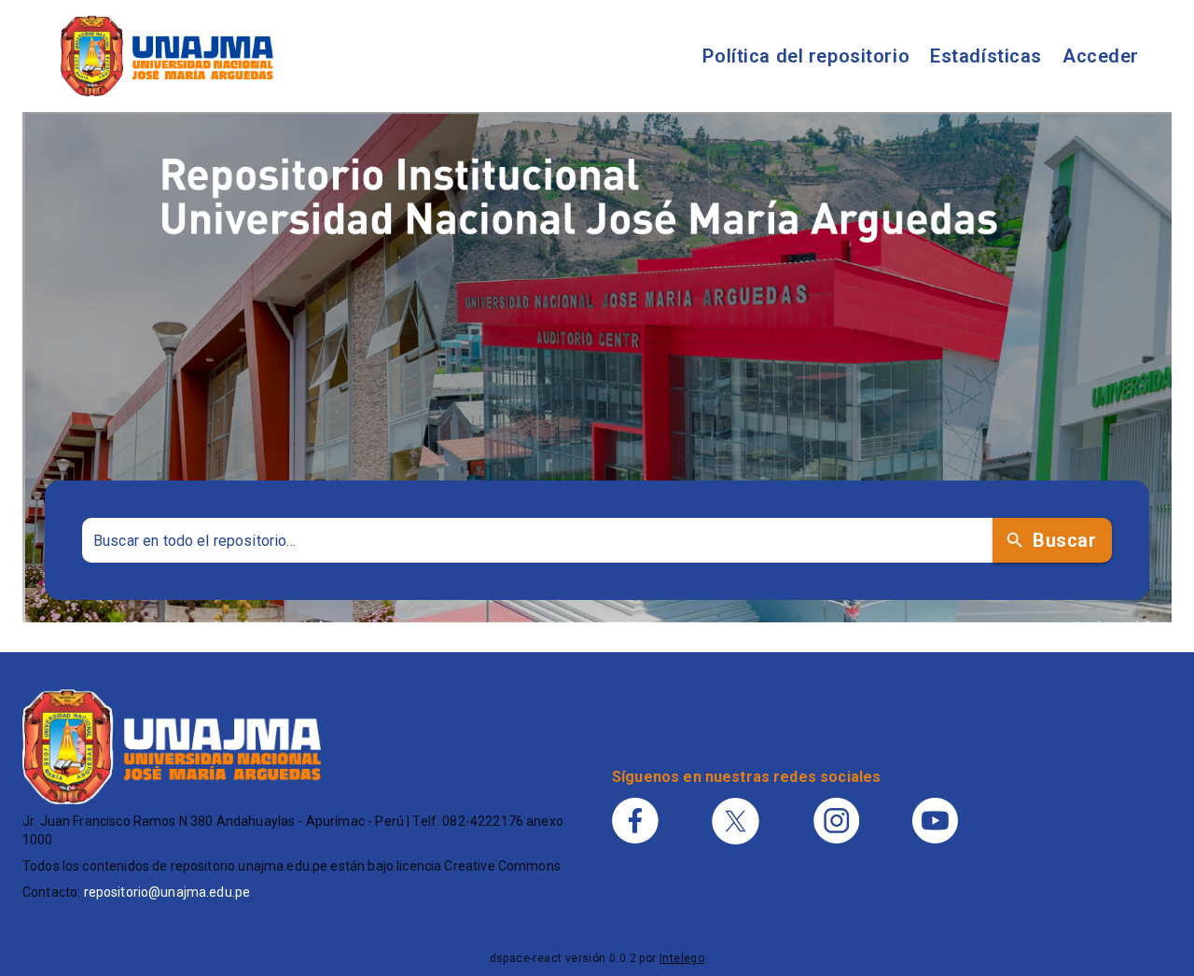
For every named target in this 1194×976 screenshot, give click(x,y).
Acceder (1100, 56)
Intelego (681, 958)
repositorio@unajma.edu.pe (167, 892)
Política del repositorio (805, 56)
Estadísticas (986, 56)
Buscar (1064, 540)
